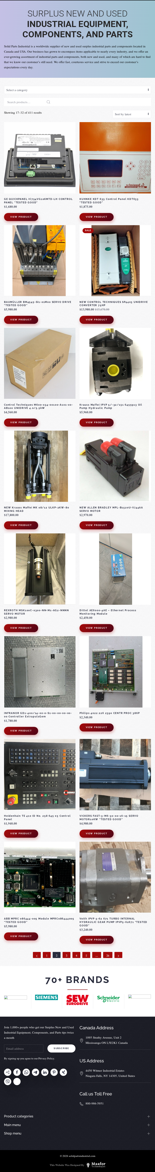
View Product (21, 217)
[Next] (118, 955)
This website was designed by (67, 1165)
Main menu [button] (12, 1125)
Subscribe (61, 1048)
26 (107, 955)
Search (48, 102)
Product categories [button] (18, 1116)
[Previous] (37, 955)
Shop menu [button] (12, 1133)
